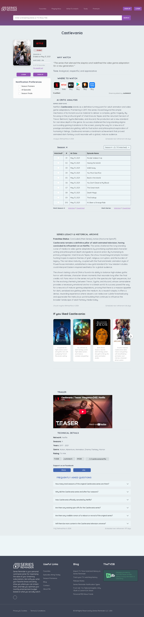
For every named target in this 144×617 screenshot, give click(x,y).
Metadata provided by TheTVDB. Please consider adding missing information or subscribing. (125, 575)
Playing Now (56, 9)
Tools (86, 9)
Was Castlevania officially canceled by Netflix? (73, 500)
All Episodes (27, 90)
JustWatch (127, 93)
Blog (45, 582)
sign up (127, 9)
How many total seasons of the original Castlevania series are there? (82, 484)
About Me (46, 589)
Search (126, 18)
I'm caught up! (38, 68)
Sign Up (40, 74)
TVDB (56, 459)
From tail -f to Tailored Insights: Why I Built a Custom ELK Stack (87, 589)
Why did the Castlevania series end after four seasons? (76, 492)
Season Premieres (50, 578)
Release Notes (78, 581)
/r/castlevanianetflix (97, 459)
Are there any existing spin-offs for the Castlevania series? (78, 508)
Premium (96, 9)
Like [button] (83, 470)
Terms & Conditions (37, 611)
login (138, 9)
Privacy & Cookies (20, 611)
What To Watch (72, 9)
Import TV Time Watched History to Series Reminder (86, 572)
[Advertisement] (92, 45)
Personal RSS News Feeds (83, 594)
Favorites (42, 9)
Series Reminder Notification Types (86, 584)
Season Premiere (28, 86)
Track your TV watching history (85, 577)
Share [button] (63, 470)
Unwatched (80, 208)
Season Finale (27, 93)
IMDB (79, 459)
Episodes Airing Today (51, 575)
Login (23, 74)
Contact (46, 585)
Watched (71, 208)
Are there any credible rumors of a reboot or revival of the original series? (84, 516)
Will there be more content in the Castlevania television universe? (80, 524)
